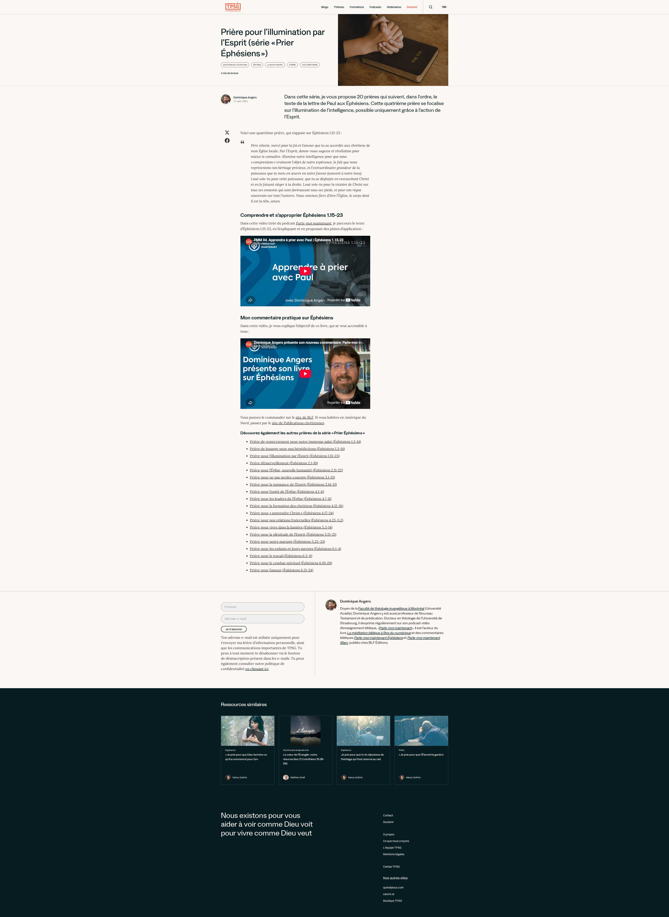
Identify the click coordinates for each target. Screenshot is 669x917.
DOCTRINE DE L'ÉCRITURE (235, 65)
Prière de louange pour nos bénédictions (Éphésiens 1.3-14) (297, 448)
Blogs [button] (324, 7)
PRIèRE (292, 65)
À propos (388, 834)
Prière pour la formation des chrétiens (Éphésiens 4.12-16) (296, 506)
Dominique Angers (245, 97)
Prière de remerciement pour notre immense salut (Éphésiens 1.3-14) (305, 441)
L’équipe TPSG (392, 847)
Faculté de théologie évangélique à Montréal (391, 609)
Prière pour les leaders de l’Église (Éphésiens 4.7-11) (290, 498)
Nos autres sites (395, 878)
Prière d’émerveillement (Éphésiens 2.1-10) (284, 463)
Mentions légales (393, 854)
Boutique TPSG (392, 900)
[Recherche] (428, 7)
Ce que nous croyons (396, 841)
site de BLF (304, 417)
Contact (388, 815)
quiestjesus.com (393, 887)
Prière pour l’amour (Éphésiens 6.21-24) (281, 570)
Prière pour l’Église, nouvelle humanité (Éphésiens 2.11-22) (296, 470)
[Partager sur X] (227, 132)
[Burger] (443, 7)
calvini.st (388, 894)
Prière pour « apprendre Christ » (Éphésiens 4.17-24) (292, 513)
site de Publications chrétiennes (298, 423)
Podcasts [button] (375, 7)
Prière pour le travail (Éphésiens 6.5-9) (281, 556)
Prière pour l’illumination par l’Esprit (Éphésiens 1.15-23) (295, 456)
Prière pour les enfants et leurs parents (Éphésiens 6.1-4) (295, 548)
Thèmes (339, 7)
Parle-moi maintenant (395, 629)
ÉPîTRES (257, 65)
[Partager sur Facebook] (227, 140)
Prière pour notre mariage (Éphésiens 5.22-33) (287, 541)
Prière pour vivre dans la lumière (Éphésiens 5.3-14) (291, 527)
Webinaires (394, 7)
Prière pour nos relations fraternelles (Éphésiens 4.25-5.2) (296, 520)
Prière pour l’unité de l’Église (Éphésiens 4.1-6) (287, 491)
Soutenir (412, 7)
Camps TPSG (391, 866)
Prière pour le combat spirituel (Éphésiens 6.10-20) (291, 563)
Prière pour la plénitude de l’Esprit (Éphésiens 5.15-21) (293, 534)
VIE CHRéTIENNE (310, 65)
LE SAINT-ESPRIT (275, 65)
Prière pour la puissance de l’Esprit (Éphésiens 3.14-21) (293, 484)
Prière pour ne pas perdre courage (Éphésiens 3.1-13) (292, 477)
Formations (357, 7)
